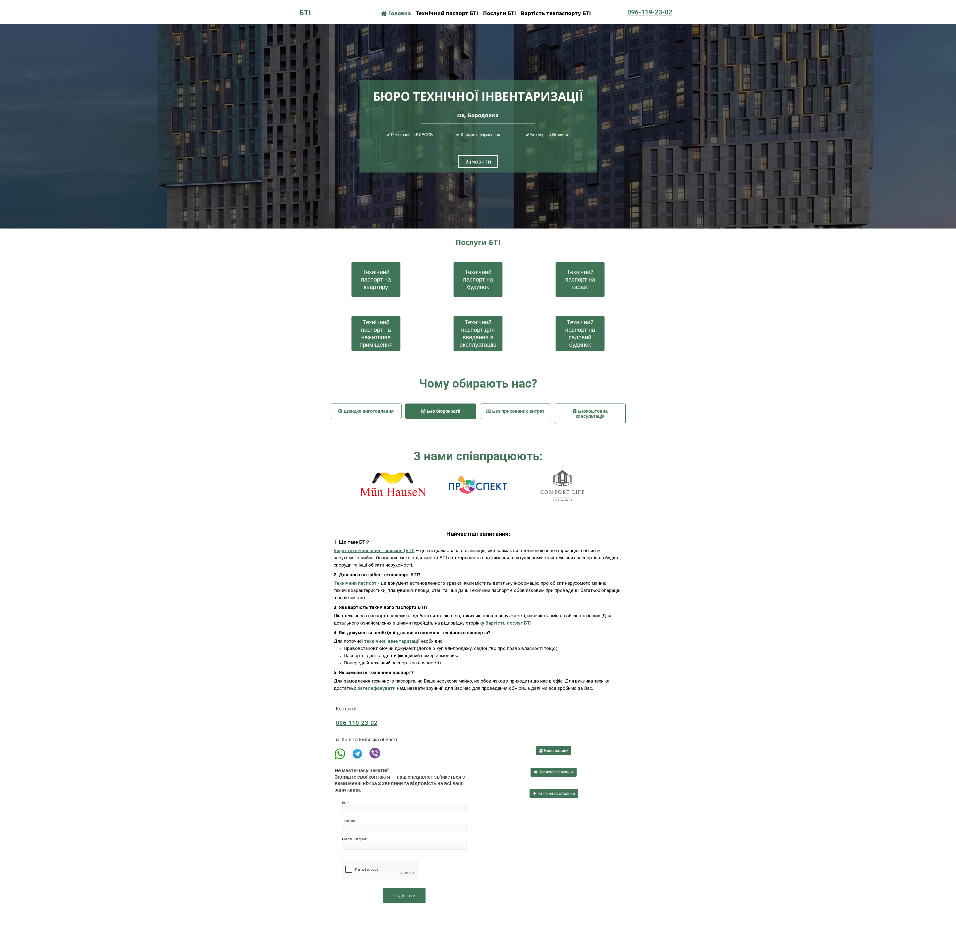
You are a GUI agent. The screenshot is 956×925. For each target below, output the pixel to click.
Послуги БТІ (499, 13)
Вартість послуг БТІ (508, 623)
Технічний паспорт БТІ (447, 13)
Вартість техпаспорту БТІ (556, 13)
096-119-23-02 (356, 722)
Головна (396, 13)
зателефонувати (377, 688)
